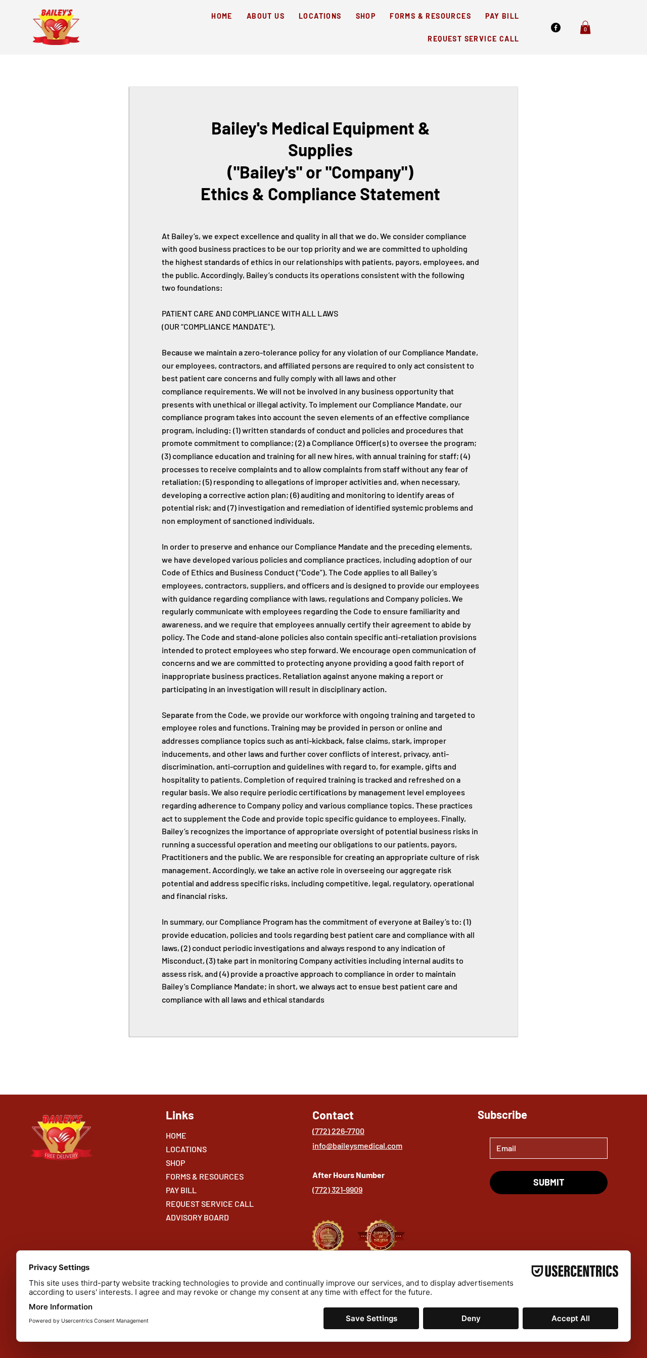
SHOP (175, 1162)
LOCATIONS (186, 1149)
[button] (585, 27)
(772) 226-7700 (338, 1131)
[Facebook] (556, 27)
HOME (176, 1135)
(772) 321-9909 (337, 1189)
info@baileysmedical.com (357, 1145)
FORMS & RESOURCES (205, 1176)
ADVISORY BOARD (197, 1217)
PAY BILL (181, 1190)
